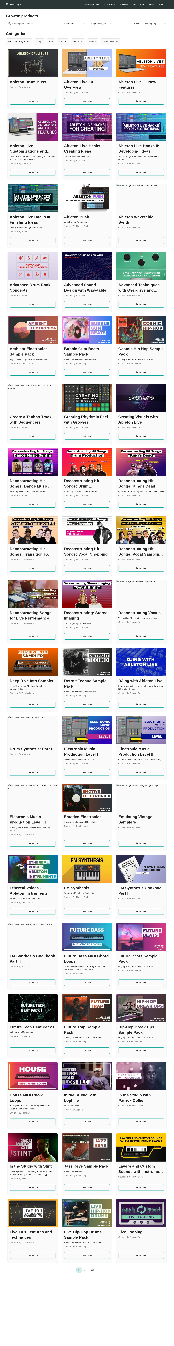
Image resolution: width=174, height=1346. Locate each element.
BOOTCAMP (139, 4)
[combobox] (74, 24)
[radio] (19, 41)
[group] (76, 41)
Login (151, 4)
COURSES (109, 4)
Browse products (92, 4)
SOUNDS (123, 4)
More (161, 4)
